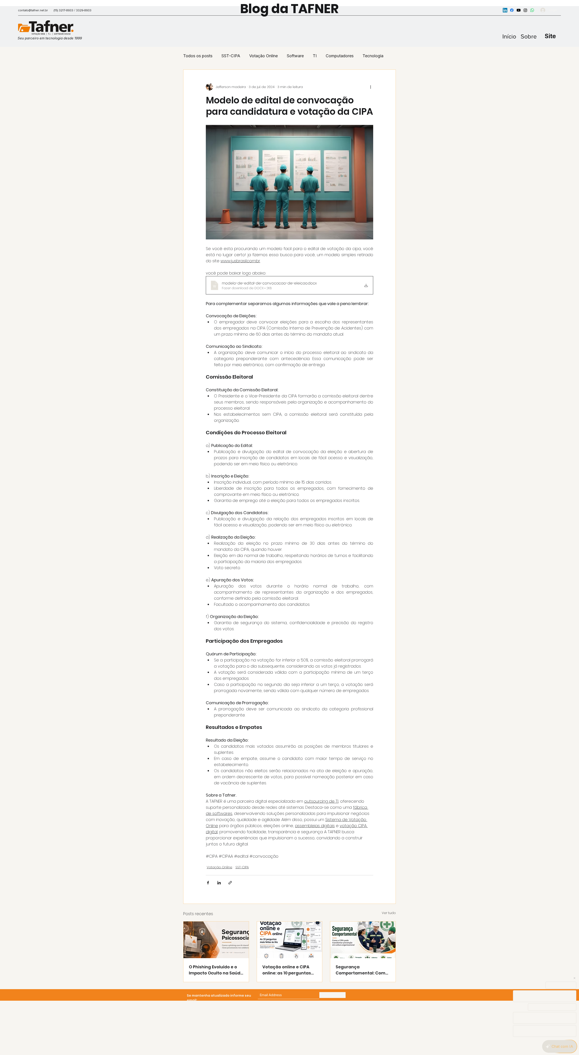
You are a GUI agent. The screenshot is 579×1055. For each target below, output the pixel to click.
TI (315, 55)
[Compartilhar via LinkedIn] (219, 883)
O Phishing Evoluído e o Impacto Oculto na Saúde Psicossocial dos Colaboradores (216, 970)
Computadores (340, 55)
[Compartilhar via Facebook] (208, 883)
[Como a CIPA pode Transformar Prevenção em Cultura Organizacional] (363, 939)
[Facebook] (512, 10)
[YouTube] (518, 10)
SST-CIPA (230, 55)
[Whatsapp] (532, 10)
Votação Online (263, 55)
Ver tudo (389, 913)
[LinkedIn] (505, 10)
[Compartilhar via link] (230, 883)
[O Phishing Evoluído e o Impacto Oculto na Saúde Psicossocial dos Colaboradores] (216, 939)
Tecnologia (373, 55)
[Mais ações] (370, 87)
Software (295, 55)
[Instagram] (525, 10)
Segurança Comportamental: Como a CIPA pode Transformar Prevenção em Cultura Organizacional (363, 970)
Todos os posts (197, 55)
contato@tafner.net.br (33, 10)
